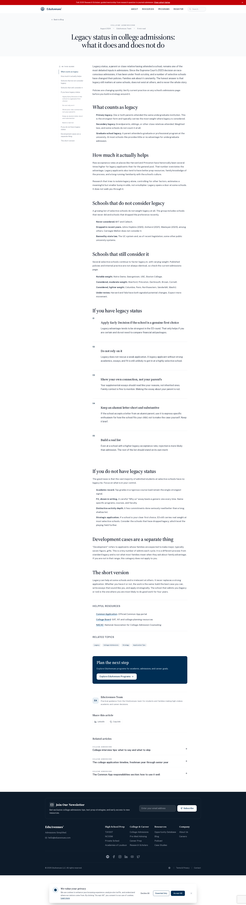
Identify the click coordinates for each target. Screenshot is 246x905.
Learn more (65, 898)
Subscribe (188, 808)
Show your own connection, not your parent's (72, 111)
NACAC (100, 625)
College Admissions (111, 645)
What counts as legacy (69, 72)
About (134, 9)
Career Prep (136, 841)
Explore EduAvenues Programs (115, 676)
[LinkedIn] (126, 856)
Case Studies (161, 845)
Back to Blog (59, 20)
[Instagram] (119, 856)
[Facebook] (113, 856)
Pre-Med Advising (138, 836)
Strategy (126, 645)
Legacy (96, 645)
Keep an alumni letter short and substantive (72, 117)
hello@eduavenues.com (59, 838)
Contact (197, 868)
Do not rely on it (68, 105)
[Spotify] (107, 856)
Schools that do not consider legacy (72, 82)
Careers (183, 836)
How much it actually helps (71, 76)
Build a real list (68, 122)
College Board (103, 619)
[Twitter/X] (138, 856)
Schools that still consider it (72, 88)
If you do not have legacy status (70, 128)
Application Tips (139, 645)
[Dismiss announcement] (242, 2)
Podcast (158, 841)
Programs (164, 9)
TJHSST (109, 832)
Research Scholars (139, 845)
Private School (112, 841)
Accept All (177, 893)
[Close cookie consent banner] (191, 893)
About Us (183, 832)
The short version (68, 141)
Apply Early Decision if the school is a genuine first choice (72, 99)
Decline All (145, 893)
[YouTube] (132, 856)
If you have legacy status (70, 92)
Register (178, 9)
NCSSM (109, 836)
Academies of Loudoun (116, 845)
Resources (148, 9)
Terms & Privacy (182, 868)
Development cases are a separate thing (71, 135)
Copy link (117, 722)
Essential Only (161, 893)
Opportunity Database (165, 832)
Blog (157, 836)
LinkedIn (101, 722)
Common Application (106, 614)
